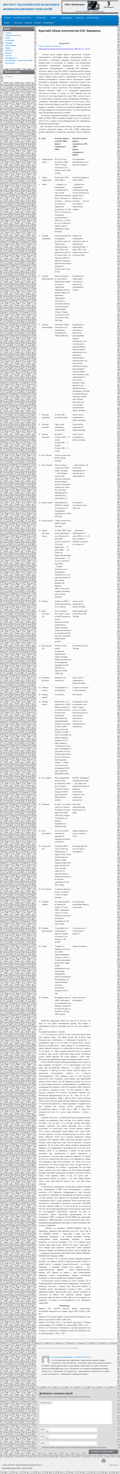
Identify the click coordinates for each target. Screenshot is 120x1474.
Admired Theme (113, 1465)
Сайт (42, 1443)
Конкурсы (80, 18)
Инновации (40, 18)
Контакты (18, 23)
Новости (28, 23)
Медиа (6, 23)
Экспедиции (65, 18)
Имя (44, 1430)
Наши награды (93, 18)
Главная (7, 18)
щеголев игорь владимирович (61, 1357)
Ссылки (37, 23)
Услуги (52, 18)
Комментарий (46, 1403)
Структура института (21, 18)
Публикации (47, 23)
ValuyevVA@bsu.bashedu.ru (50, 46)
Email (44, 1437)
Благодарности (11, 58)
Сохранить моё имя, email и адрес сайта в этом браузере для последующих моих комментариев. (74, 1447)
